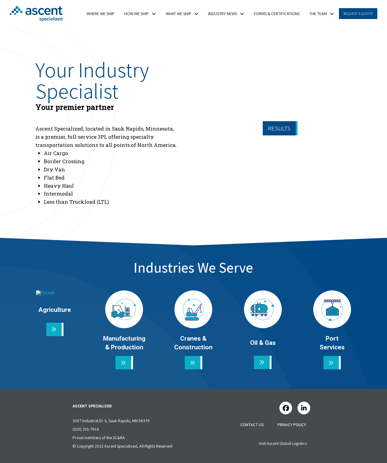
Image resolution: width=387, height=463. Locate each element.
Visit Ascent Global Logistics (283, 443)
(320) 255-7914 (86, 429)
